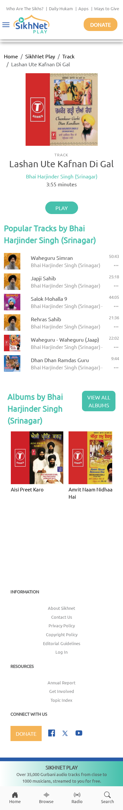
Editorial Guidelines (61, 643)
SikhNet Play (40, 56)
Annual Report (61, 682)
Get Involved (61, 691)
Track (68, 56)
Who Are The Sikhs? (24, 8)
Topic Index (61, 700)
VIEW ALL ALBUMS (98, 401)
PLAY (61, 207)
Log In (61, 652)
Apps (83, 8)
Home (11, 56)
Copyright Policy (61, 634)
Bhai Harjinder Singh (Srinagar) (61, 176)
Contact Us (61, 617)
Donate (100, 24)
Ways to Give (106, 8)
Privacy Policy (62, 625)
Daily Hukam (61, 8)
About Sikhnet (61, 608)
